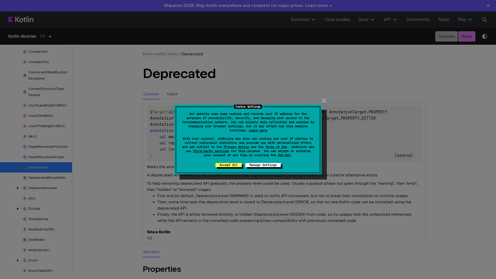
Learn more (258, 130)
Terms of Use (276, 147)
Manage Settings (263, 165)
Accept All (229, 165)
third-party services (211, 151)
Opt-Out (284, 155)
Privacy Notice (236, 147)
